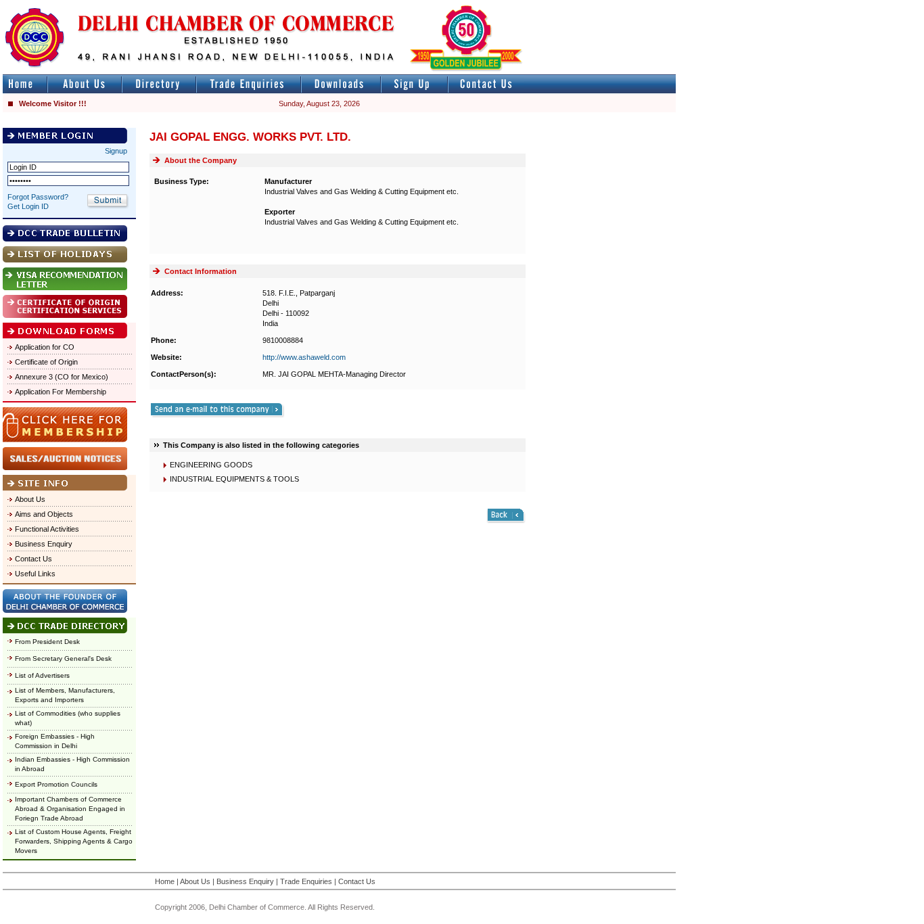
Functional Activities (47, 529)
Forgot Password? (37, 197)
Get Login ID (28, 206)
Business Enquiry (43, 544)
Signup (116, 151)
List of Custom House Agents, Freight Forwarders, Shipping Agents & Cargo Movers (74, 841)
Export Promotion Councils (56, 784)
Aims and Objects (44, 514)
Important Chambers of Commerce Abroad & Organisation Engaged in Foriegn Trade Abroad (70, 808)
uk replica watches (63, 5)
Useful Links (35, 574)
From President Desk (47, 641)
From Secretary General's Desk (63, 658)
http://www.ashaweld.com (304, 357)
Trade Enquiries (306, 881)
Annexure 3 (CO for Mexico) (61, 377)
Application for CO (44, 347)
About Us (30, 499)
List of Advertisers (42, 675)
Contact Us (33, 559)
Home (165, 881)
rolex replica (654, 5)
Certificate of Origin (46, 362)
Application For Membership (60, 392)
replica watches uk (400, 5)
